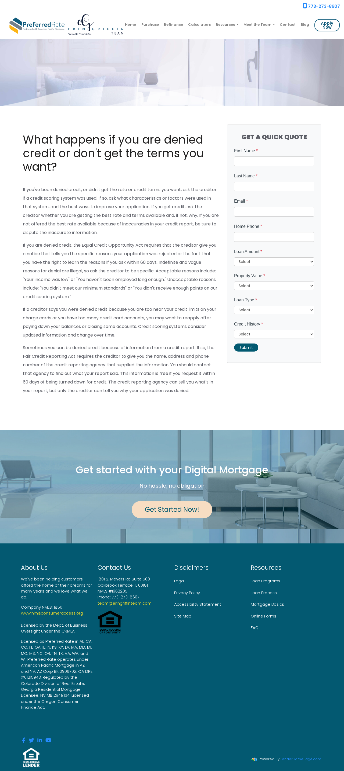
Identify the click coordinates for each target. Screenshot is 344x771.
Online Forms (263, 616)
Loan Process (264, 592)
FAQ (255, 627)
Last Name (245, 176)
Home (130, 24)
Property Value (249, 275)
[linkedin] (39, 741)
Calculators (199, 24)
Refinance (173, 24)
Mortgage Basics (267, 604)
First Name (246, 150)
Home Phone (248, 226)
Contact (288, 24)
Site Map (182, 616)
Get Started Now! (172, 509)
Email (241, 201)
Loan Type (245, 300)
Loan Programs (265, 581)
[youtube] (48, 741)
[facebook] (24, 741)
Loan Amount (248, 251)
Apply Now (327, 25)
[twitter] (31, 741)
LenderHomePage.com (301, 759)
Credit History (248, 324)
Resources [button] (226, 24)
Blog (305, 24)
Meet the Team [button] (257, 24)
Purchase (150, 24)
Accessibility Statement (197, 604)
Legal (179, 581)
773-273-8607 (323, 6)
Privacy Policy (187, 592)
